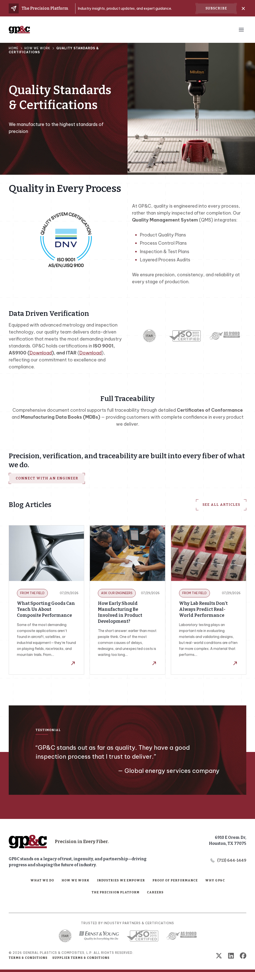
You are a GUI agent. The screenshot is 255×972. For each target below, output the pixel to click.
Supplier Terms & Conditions (81, 958)
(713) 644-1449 (231, 860)
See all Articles (221, 505)
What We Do (42, 880)
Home (13, 48)
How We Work (37, 48)
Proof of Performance (175, 880)
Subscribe (216, 8)
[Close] (243, 8)
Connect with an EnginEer (47, 478)
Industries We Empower (121, 880)
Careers (155, 892)
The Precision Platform (115, 892)
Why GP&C (215, 880)
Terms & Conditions (28, 958)
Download (41, 353)
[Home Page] (28, 841)
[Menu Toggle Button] (241, 29)
